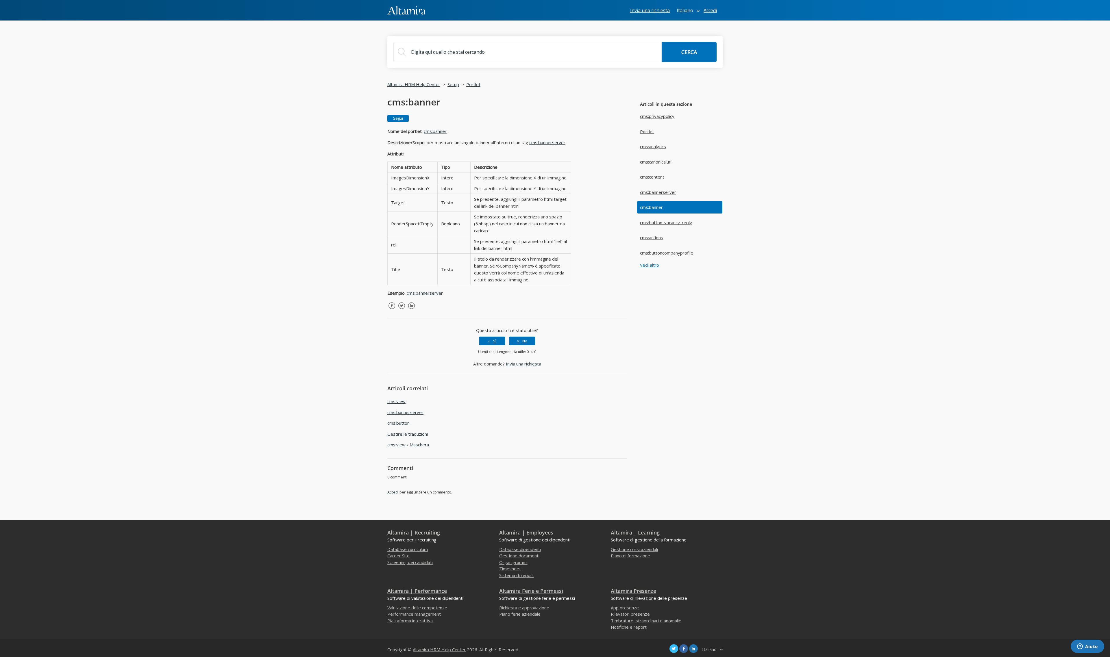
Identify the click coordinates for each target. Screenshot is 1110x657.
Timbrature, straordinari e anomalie (646, 620)
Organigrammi (513, 562)
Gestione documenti (519, 555)
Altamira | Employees (526, 532)
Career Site (398, 555)
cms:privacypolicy (657, 116)
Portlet (473, 84)
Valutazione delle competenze (417, 607)
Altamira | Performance (417, 590)
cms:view (396, 401)
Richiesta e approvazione (524, 607)
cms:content (652, 177)
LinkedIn (411, 310)
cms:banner (651, 207)
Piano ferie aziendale (520, 614)
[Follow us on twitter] (673, 648)
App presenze (625, 607)
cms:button (398, 423)
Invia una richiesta (650, 10)
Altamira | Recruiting (413, 532)
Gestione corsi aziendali (634, 549)
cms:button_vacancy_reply (666, 222)
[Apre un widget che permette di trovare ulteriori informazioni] (1087, 647)
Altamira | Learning (635, 532)
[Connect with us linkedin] (693, 648)
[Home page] (406, 10)
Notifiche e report (629, 627)
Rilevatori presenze (630, 614)
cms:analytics (653, 146)
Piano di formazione (630, 555)
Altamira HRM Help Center (413, 84)
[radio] (492, 341)
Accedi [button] (710, 10)
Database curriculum (407, 549)
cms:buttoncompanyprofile (666, 253)
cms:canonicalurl (655, 162)
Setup (453, 84)
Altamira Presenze (633, 590)
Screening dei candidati (410, 562)
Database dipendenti (520, 549)
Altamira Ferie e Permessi (531, 590)
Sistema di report (516, 575)
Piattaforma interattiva (410, 620)
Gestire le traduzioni (407, 434)
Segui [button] (398, 118)
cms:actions (651, 237)
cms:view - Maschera (408, 445)
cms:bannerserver (658, 192)
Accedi (393, 492)
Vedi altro (649, 265)
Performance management (414, 614)
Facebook (391, 310)
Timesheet (510, 568)
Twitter (401, 310)
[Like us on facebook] (683, 648)
